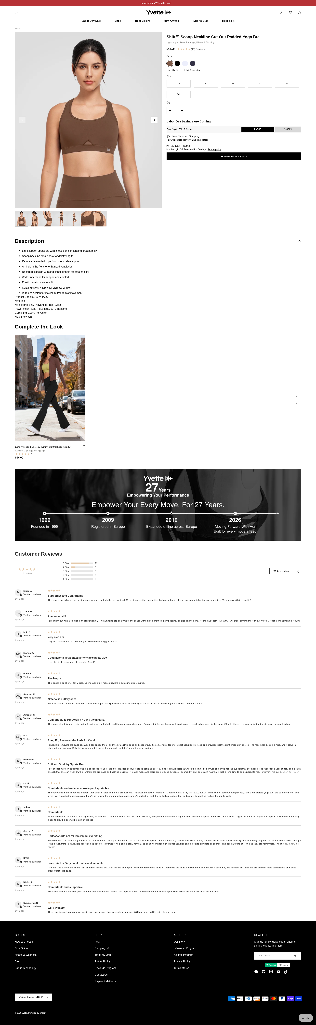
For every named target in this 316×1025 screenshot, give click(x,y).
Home (17, 28)
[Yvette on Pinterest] (264, 972)
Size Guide (21, 948)
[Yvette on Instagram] (271, 972)
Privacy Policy (182, 961)
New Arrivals (172, 20)
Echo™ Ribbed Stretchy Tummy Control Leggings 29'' (43, 447)
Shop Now (173, 3)
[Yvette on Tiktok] (286, 972)
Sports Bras (200, 20)
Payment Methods (105, 981)
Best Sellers (142, 20)
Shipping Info (102, 948)
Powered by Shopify (37, 1013)
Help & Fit (228, 20)
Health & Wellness (26, 954)
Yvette (24, 1013)
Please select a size (234, 156)
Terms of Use (181, 968)
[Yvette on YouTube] (278, 972)
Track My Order (103, 954)
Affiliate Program (183, 954)
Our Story (179, 941)
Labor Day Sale (91, 20)
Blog (17, 961)
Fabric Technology (25, 968)
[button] (299, 12)
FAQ (97, 941)
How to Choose (24, 941)
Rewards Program (105, 968)
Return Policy (102, 961)
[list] (88, 120)
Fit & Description (192, 70)
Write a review (281, 571)
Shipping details (200, 139)
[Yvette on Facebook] (256, 972)
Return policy (214, 149)
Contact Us (101, 974)
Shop (118, 20)
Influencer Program (185, 948)
